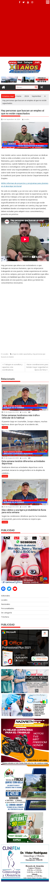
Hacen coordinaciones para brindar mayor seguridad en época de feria (37, 367)
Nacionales (5, 604)
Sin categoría (6, 612)
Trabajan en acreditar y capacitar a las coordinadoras (12, 367)
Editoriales (5, 595)
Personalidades (7, 608)
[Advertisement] (25, 30)
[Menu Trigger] (48, 2)
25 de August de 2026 (11, 412)
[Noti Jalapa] (3, 87)
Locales (26, 119)
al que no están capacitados (22, 354)
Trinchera (5, 617)
